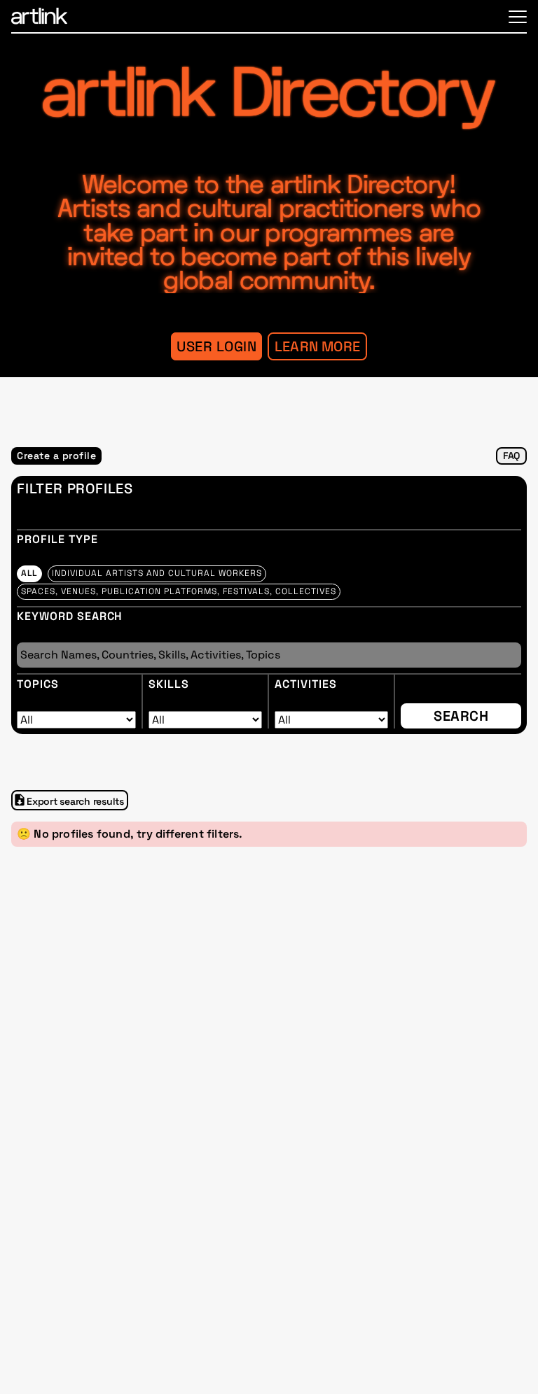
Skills (169, 684)
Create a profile (56, 455)
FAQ (511, 455)
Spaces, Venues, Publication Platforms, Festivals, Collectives (178, 591)
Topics (38, 684)
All (29, 573)
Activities (306, 684)
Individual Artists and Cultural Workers (157, 573)
